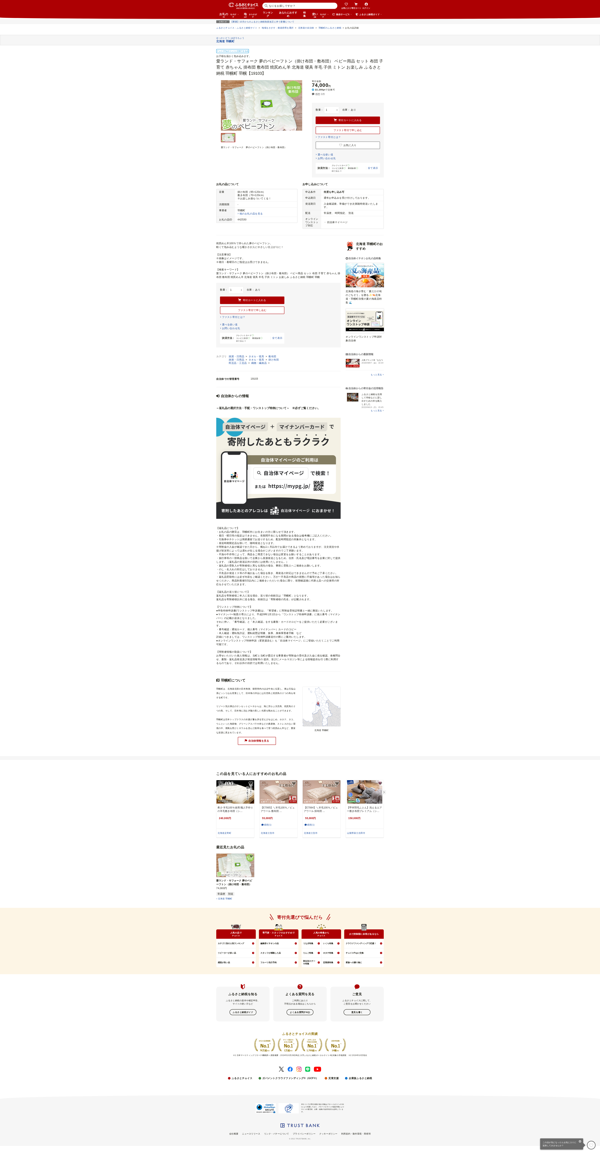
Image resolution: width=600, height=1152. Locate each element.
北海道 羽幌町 (225, 898)
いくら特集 (328, 943)
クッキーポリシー (328, 1133)
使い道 (319, 14)
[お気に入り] (591, 1145)
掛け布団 (273, 359)
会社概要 (233, 1133)
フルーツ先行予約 (268, 962)
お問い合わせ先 (327, 158)
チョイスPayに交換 (355, 953)
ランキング (268, 14)
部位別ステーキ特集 (309, 962)
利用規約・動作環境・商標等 (356, 1133)
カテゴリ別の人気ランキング (231, 943)
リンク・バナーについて (276, 1133)
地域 (250, 14)
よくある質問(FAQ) (300, 1012)
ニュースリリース (251, 1133)
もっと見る (376, 374)
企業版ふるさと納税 (360, 1078)
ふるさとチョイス (242, 1078)
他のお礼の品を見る (251, 213)
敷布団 (272, 356)
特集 (304, 14)
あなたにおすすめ (288, 14)
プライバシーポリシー (304, 1133)
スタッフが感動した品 (270, 953)
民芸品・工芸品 (238, 363)
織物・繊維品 (259, 363)
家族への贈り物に (354, 962)
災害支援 (333, 1078)
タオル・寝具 (257, 356)
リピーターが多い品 (227, 953)
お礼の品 (227, 14)
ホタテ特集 (328, 953)
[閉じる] (580, 1141)
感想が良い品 (224, 962)
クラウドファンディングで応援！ (361, 943)
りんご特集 (308, 953)
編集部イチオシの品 (269, 943)
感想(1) (268, 824)
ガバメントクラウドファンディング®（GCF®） (290, 1078)
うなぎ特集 (308, 943)
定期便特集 (328, 962)
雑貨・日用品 (237, 356)
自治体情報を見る (258, 740)
